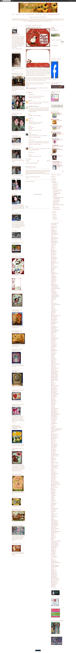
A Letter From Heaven (56, 200)
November (55, 184)
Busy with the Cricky (55, 138)
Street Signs (53, 530)
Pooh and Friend (53, 466)
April (54, 215)
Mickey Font (53, 435)
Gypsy (52, 365)
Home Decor (53, 388)
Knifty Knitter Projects (30, 14)
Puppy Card (53, 477)
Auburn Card (53, 245)
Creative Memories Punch (55, 304)
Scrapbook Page (53, 503)
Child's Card (53, 281)
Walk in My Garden (54, 565)
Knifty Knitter (53, 411)
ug (51, 558)
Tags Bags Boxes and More (55, 540)
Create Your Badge (54, 79)
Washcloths (53, 567)
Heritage (52, 384)
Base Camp (53, 260)
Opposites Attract (54, 455)
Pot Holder (53, 470)
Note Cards (53, 451)
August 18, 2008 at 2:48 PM (34, 137)
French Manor (53, 345)
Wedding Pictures (54, 574)
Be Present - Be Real (55, 119)
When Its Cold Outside (54, 578)
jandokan (30, 118)
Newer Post (27, 160)
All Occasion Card (54, 238)
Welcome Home (53, 577)
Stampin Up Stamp (54, 523)
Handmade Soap (53, 377)
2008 (53, 181)
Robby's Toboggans (54, 486)
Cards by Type (18, 14)
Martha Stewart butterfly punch (56, 428)
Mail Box (52, 427)
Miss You (52, 439)
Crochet (52, 308)
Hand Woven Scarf (54, 374)
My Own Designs (54, 445)
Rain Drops (53, 478)
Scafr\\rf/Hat (53, 495)
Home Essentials (53, 389)
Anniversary (53, 243)
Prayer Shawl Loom (54, 473)
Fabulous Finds (53, 331)
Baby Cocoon (53, 254)
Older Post (48, 160)
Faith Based (53, 332)
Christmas (52, 282)
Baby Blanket (53, 250)
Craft (52, 301)
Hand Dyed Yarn (53, 372)
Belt (51, 265)
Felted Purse (53, 339)
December (55, 182)
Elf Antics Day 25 (59, 155)
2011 (53, 176)
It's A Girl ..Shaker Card (56, 209)
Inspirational (53, 403)
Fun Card (52, 351)
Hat (51, 381)
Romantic (52, 490)
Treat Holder (53, 553)
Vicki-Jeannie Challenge (55, 562)
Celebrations (53, 278)
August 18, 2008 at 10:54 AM (34, 130)
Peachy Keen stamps (54, 462)
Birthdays (52, 268)
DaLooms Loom (53, 316)
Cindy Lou (53, 289)
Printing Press (53, 474)
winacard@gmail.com (31, 21)
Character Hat (53, 280)
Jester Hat (52, 407)
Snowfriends (53, 511)
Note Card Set (53, 450)
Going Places (53, 359)
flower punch (53, 341)
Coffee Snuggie (53, 292)
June (54, 212)
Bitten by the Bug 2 (55, 148)
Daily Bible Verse (38, 14)
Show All (63, 171)
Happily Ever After (54, 380)
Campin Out (53, 276)
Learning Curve (53, 418)
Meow (52, 432)
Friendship (53, 349)
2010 (53, 178)
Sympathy (52, 538)
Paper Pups (53, 459)
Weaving (52, 569)
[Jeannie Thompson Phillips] (54, 78)
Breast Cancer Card (54, 273)
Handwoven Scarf (54, 378)
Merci (54, 206)
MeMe (29, 100)
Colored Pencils (53, 293)
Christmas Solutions (54, 287)
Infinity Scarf (53, 400)
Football (52, 342)
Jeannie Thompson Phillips (55, 60)
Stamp (52, 517)
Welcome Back (53, 576)
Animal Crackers (53, 241)
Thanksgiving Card (54, 543)
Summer (52, 534)
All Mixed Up (53, 237)
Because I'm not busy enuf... (57, 164)
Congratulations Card (54, 296)
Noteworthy (53, 453)
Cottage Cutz (53, 297)
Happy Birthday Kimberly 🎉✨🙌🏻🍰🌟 (60, 134)
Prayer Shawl (53, 472)
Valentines (52, 559)
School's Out (53, 500)
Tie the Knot (53, 549)
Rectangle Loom (53, 481)
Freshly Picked (53, 346)
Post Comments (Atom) (34, 163)
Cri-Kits (52, 305)
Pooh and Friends (54, 468)
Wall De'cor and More (54, 566)
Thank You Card (53, 542)
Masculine (52, 431)
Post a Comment (28, 159)
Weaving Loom (53, 570)
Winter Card (53, 581)
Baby (52, 249)
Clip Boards (53, 291)
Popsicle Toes (54, 154)
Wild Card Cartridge (54, 580)
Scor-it (52, 501)
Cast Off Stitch (53, 277)
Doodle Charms (53, 319)
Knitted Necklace (54, 416)
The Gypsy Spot (53, 546)
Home (13, 14)
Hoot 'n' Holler (53, 392)
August (54, 188)
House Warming (53, 395)
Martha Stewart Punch (54, 430)
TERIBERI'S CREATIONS (32, 106)
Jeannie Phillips (16, 34)
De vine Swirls (53, 318)
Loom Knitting (53, 423)
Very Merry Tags (53, 561)
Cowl (52, 300)
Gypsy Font (53, 366)
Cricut (52, 307)
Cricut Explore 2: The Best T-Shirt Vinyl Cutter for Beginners (57, 163)
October (54, 185)
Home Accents (53, 387)
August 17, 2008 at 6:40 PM (34, 115)
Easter (52, 324)
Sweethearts (53, 536)
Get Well (52, 355)
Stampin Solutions (54, 520)
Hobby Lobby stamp (54, 385)
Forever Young (53, 343)
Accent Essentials (54, 234)
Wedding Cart (53, 573)
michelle (29, 147)
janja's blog (30, 128)
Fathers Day (53, 337)
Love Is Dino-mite (56, 191)
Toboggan (52, 550)
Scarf (52, 496)
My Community (53, 443)
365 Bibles (44, 14)
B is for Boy (53, 247)
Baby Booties (53, 251)
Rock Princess (53, 489)
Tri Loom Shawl (53, 557)
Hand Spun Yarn (53, 373)
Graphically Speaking (54, 364)
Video (52, 563)
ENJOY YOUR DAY (56, 207)
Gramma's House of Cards (56, 125)
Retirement (53, 485)
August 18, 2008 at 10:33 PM (34, 156)
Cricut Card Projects (55, 161)
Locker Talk (53, 422)
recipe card (53, 480)
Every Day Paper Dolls (54, 330)
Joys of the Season (54, 408)
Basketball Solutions (54, 262)
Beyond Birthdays (54, 266)
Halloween (53, 369)
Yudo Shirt (53, 585)
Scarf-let (52, 497)
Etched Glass (53, 328)
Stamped (52, 519)
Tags (52, 539)
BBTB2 (52, 264)
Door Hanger (55, 195)
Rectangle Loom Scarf (54, 482)
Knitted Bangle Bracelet (55, 414)
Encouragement (53, 327)
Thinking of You (53, 547)
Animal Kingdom (54, 242)
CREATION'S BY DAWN (56, 132)
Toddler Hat (53, 551)
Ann (29, 132)
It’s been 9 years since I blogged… (60, 166)
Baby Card (53, 253)
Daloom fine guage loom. (55, 315)
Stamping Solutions (54, 524)
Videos (23, 14)
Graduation (53, 362)
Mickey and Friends (54, 434)
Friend (52, 347)
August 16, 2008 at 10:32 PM (34, 103)
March (54, 217)
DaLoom (52, 314)
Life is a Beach (53, 419)
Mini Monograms (54, 436)
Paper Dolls (53, 458)
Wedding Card (53, 571)
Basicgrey (52, 261)
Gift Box (52, 357)
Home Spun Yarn (53, 391)
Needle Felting (53, 446)
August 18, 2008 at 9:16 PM (34, 144)
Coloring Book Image (54, 295)
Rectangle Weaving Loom (55, 484)
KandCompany (53, 409)
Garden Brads (53, 353)
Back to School (53, 258)
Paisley (52, 457)
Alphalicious (53, 239)
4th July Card (53, 227)
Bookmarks (53, 272)
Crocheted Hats (53, 310)
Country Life (53, 299)
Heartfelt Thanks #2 (56, 201)
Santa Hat (52, 493)
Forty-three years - (59, 120)
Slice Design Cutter (54, 508)
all (51, 235)
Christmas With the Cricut (55, 288)
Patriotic (52, 461)
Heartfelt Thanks (55, 203)
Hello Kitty (53, 382)
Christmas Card (53, 284)
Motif (52, 442)
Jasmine (52, 405)
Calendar (52, 274)
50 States (52, 228)
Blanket (52, 269)
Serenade (52, 505)
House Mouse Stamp (54, 393)
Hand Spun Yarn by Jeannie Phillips (54, 14)
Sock (52, 512)
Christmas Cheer (53, 285)
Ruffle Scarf (53, 492)
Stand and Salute (53, 526)
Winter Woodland (54, 582)
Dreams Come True (54, 322)
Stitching (52, 527)
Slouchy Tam (53, 509)
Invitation (52, 404)
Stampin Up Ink (53, 522)
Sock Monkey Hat (54, 513)
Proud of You (53, 476)
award (52, 246)
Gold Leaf (52, 361)
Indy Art (52, 397)
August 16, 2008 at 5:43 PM (34, 97)
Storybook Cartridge (54, 528)
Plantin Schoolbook (54, 465)
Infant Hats (53, 399)
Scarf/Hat (52, 499)
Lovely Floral (53, 426)
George (52, 354)
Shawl (52, 507)
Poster (52, 469)
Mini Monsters (53, 438)
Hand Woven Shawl (54, 376)
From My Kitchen (54, 350)
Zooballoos (53, 586)
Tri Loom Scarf (53, 555)
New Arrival (53, 447)
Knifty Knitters (53, 412)
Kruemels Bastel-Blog (56, 112)
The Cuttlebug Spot (54, 544)
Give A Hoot (53, 358)
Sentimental (53, 504)
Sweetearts (52, 535)
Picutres (52, 463)
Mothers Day (53, 441)
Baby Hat (52, 255)
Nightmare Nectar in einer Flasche (60, 114)
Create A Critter (53, 303)
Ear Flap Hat (53, 323)
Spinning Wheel (53, 516)
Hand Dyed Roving (54, 370)
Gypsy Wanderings (54, 368)
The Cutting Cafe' (55, 145)
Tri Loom (52, 554)
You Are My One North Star (57, 190)
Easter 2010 (53, 326)
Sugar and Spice (53, 532)
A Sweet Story (53, 231)
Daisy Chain (53, 312)
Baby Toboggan (53, 257)
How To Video (53, 396)
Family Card (53, 335)
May (54, 214)
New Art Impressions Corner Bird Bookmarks (60, 127)
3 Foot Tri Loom (53, 226)
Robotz (52, 488)
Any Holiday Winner (60, 149)
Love (52, 424)
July (54, 211)
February (54, 218)
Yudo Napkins (53, 584)
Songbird (52, 515)
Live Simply (53, 420)
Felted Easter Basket (54, 338)
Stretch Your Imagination (55, 531)
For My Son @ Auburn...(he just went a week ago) (58, 198)
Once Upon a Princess (54, 454)
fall (51, 334)
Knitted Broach (53, 415)
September (55, 187)
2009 (53, 179)
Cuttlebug (52, 311)
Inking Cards (53, 401)
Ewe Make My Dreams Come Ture (33, 27)
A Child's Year (53, 230)
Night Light (53, 449)
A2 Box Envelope (54, 232)
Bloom (52, 270)
